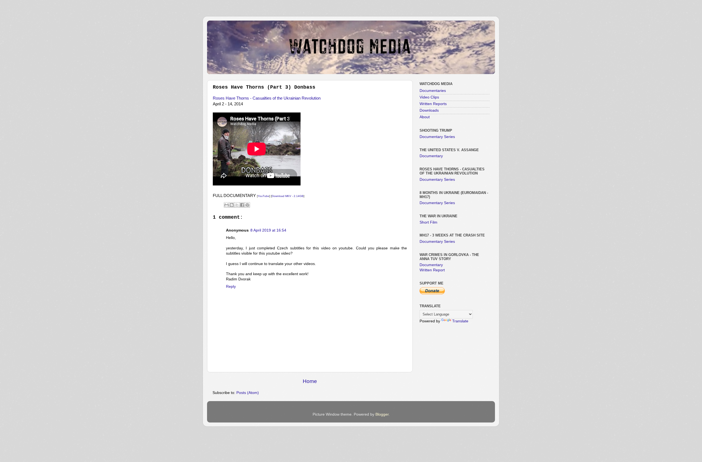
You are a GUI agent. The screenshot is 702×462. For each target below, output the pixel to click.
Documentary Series (437, 137)
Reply (231, 286)
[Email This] (226, 205)
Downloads (429, 110)
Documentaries (433, 91)
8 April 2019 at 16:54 (268, 230)
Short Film (428, 222)
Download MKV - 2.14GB (288, 196)
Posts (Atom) (247, 393)
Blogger (382, 414)
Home (310, 381)
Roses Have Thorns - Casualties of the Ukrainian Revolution (267, 98)
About (425, 117)
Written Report (432, 270)
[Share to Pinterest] (247, 205)
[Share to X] (237, 205)
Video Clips (429, 97)
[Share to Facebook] (242, 205)
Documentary (431, 156)
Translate (460, 321)
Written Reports (433, 104)
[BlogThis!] (231, 205)
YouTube (263, 196)
